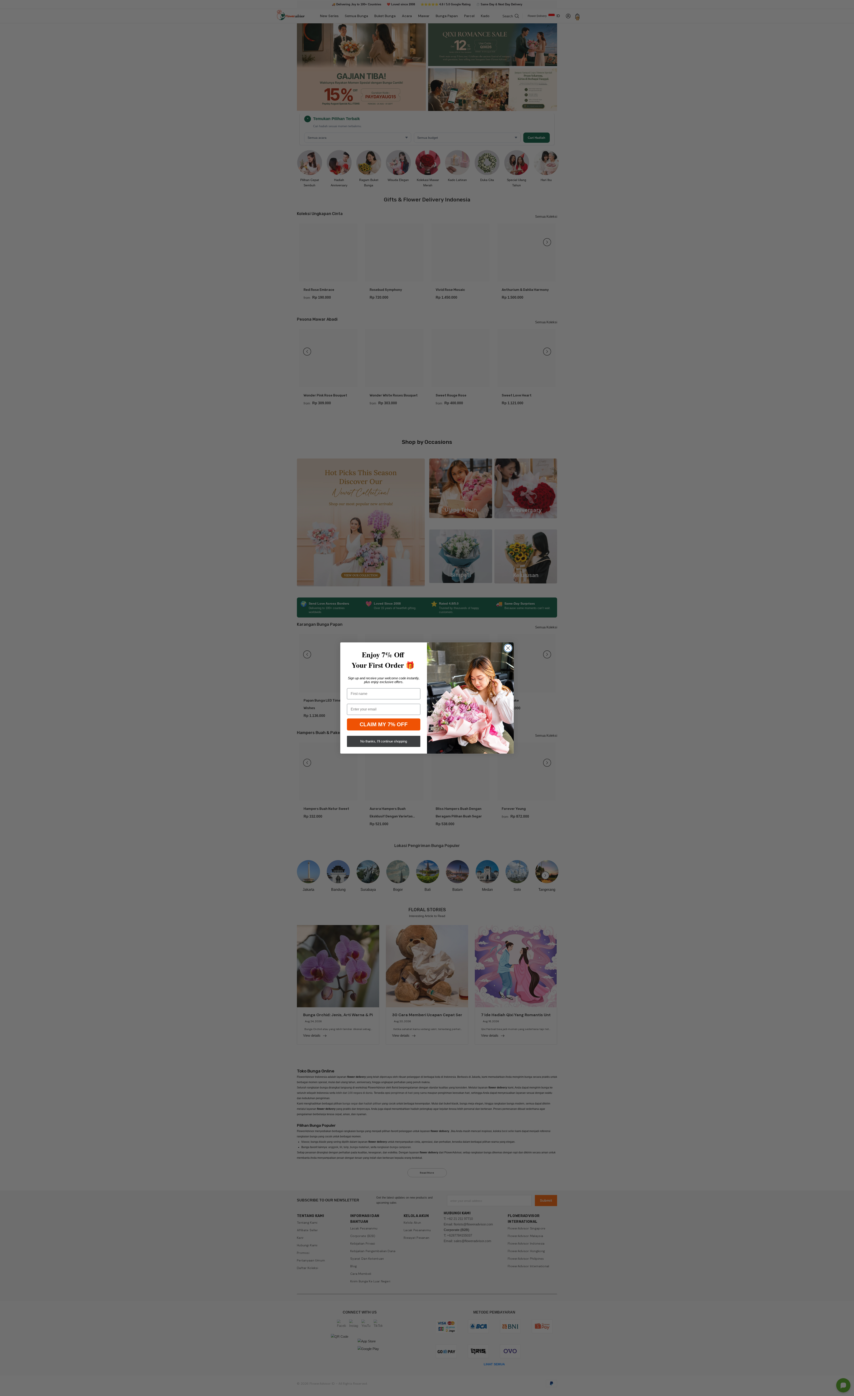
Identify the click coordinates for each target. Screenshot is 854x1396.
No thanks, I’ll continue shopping (383, 741)
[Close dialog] (508, 648)
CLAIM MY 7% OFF (384, 724)
